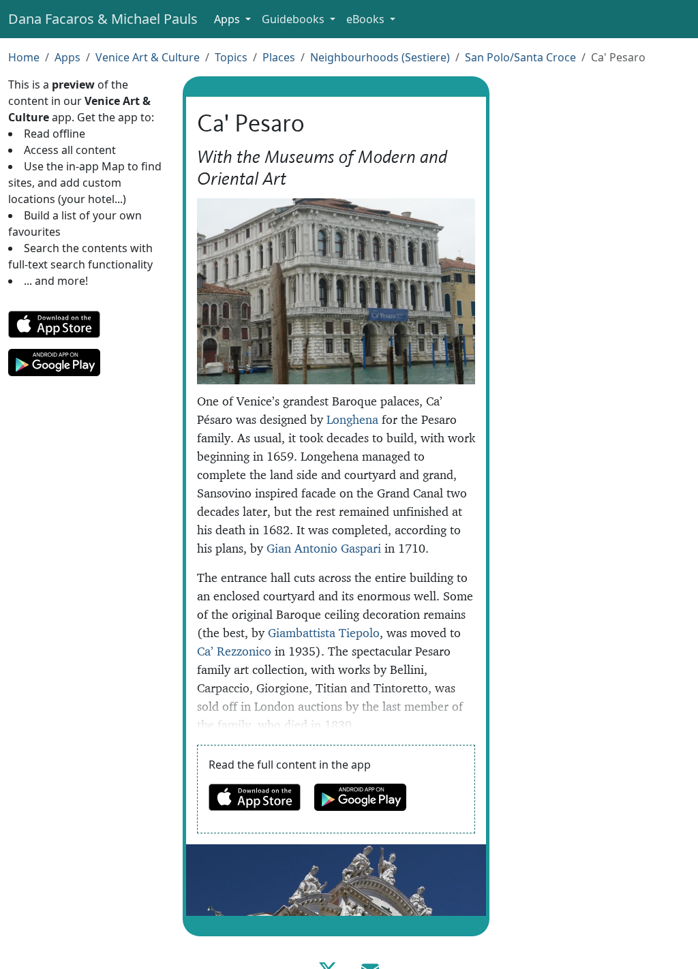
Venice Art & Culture (147, 57)
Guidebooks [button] (294, 19)
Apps (67, 57)
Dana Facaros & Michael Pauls (103, 19)
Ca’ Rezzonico (234, 651)
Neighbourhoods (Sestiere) (380, 57)
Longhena (352, 419)
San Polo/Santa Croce (520, 57)
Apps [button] (228, 19)
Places (278, 57)
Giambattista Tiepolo (324, 633)
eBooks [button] (366, 19)
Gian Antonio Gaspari (324, 548)
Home (24, 57)
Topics (231, 57)
